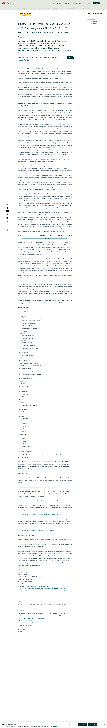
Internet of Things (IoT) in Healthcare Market (32, 618)
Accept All (92, 724)
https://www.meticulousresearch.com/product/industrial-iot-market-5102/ (41, 303)
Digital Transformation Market (28, 623)
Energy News (32, 8)
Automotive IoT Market (26, 620)
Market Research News (23, 607)
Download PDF (91, 19)
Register (96, 3)
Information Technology (61, 604)
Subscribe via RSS (92, 21)
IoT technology (50, 604)
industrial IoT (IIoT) (50, 68)
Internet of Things (41, 604)
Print (88, 16)
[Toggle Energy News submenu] (37, 8)
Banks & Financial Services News (44, 8)
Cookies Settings (72, 724)
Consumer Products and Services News (21, 8)
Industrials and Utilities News (69, 8)
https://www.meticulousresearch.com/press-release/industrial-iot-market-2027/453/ (48, 591)
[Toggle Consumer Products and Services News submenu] (28, 8)
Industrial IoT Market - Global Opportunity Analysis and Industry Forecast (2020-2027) (42, 613)
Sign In (88, 3)
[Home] (8, 3)
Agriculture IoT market (26, 625)
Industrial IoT (32, 604)
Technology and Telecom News (83, 8)
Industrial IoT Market (22, 604)
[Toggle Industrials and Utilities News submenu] (77, 8)
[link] (52, 3)
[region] (53, 725)
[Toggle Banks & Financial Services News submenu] (51, 8)
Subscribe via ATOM (92, 23)
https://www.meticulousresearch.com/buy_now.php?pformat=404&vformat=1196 (44, 238)
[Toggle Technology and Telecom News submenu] (90, 8)
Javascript (90, 26)
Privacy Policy (54, 726)
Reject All (82, 724)
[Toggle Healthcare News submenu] (63, 8)
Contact (20, 631)
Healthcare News (57, 8)
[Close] (104, 724)
